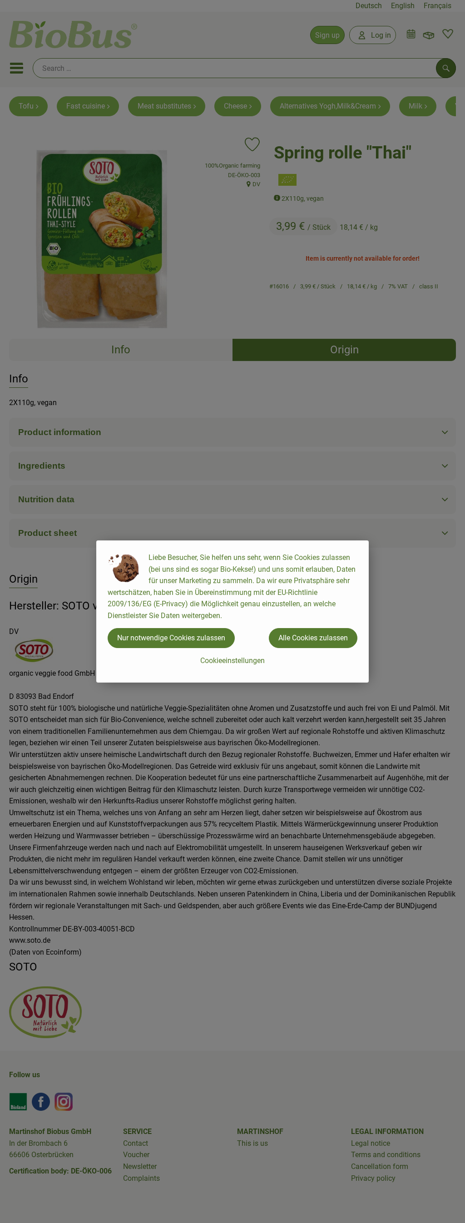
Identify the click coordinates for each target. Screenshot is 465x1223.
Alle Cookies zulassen (313, 638)
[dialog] (232, 611)
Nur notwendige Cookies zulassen (171, 638)
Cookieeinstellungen (232, 660)
